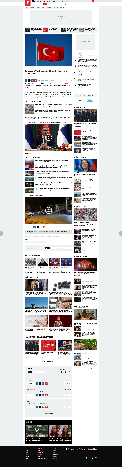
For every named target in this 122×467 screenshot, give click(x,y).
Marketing (31, 464)
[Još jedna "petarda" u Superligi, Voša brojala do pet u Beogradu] (77, 244)
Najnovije (79, 107)
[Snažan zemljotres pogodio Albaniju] (45, 30)
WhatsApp (67, 231)
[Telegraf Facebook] (86, 458)
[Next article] (120, 233)
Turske (27, 85)
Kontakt (58, 464)
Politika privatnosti (52, 464)
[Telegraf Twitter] (89, 458)
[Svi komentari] (61, 372)
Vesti (26, 67)
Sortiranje (62, 369)
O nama (26, 464)
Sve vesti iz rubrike (48, 361)
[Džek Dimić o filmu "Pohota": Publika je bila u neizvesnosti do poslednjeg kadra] (77, 293)
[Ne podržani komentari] (69, 372)
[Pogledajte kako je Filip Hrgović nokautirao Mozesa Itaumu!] (77, 231)
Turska (31, 242)
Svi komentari (49, 413)
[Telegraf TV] (96, 458)
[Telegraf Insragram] (93, 458)
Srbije (66, 83)
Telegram (33, 233)
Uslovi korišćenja (66, 236)
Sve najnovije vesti (86, 90)
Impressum (36, 464)
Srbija (29, 67)
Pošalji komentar (61, 248)
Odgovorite (30, 383)
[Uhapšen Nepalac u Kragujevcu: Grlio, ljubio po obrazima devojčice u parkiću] (60, 431)
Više (90, 4)
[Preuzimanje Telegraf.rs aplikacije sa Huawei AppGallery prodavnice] (92, 449)
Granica (37, 242)
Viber (28, 233)
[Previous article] (1, 233)
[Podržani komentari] (65, 372)
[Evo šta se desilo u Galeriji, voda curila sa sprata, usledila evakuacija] (37, 431)
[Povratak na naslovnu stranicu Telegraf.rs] (27, 3)
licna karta (43, 242)
